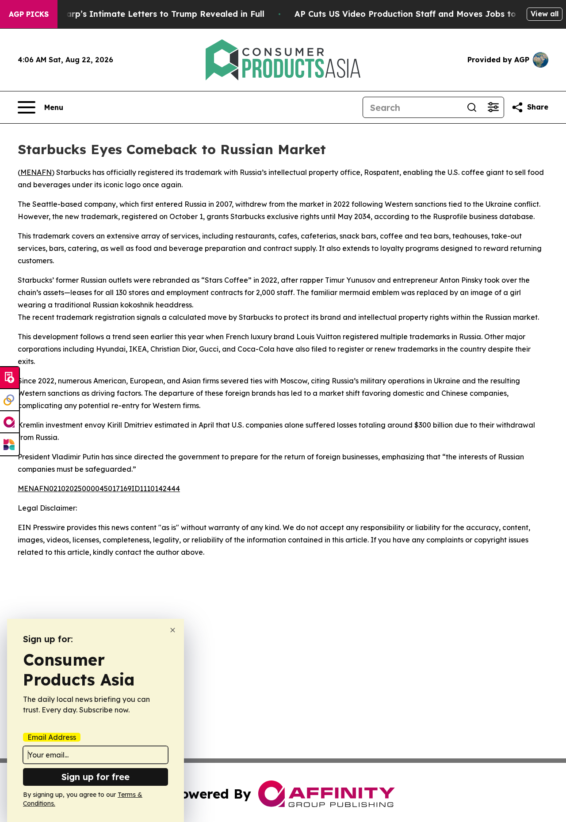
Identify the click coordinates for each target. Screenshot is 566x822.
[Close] (172, 630)
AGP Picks (29, 14)
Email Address (51, 737)
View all (544, 13)
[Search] (471, 107)
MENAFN (36, 172)
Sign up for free (95, 776)
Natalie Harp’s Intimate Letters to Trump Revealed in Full (145, 14)
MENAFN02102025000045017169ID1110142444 (99, 488)
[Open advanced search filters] (493, 107)
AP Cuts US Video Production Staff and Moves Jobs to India (417, 14)
